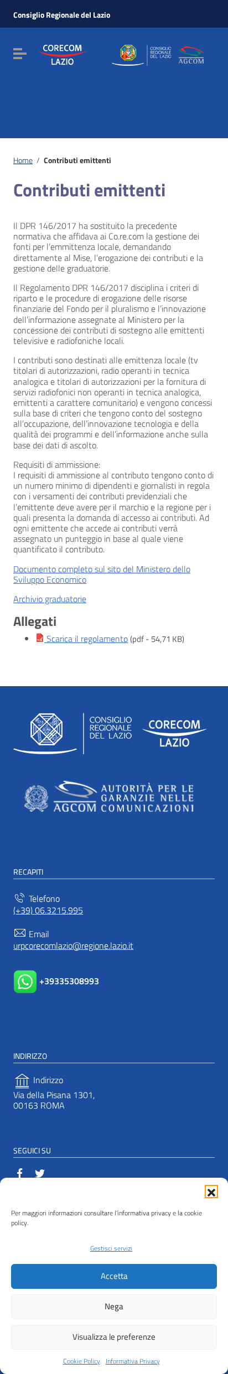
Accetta (114, 1275)
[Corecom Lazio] (126, 53)
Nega (114, 1306)
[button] (211, 1191)
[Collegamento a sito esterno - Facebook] (20, 1172)
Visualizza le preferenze (114, 1336)
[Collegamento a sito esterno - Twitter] (39, 1172)
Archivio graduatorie (49, 598)
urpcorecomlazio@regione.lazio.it (73, 946)
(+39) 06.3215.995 (48, 910)
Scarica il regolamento (86, 638)
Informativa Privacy (133, 1361)
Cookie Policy (81, 1361)
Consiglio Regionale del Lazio (61, 14)
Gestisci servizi (111, 1248)
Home (23, 160)
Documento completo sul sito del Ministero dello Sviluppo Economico (101, 574)
